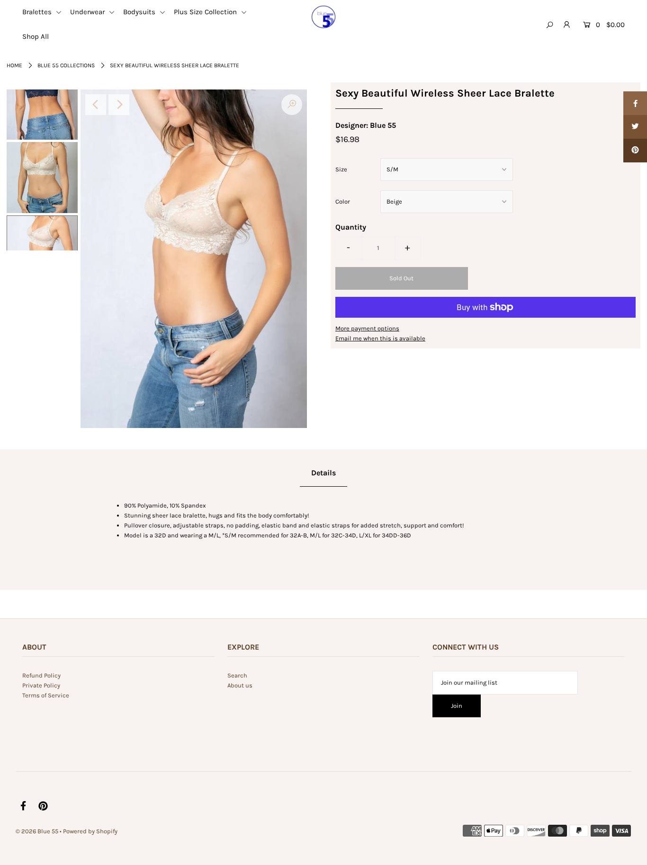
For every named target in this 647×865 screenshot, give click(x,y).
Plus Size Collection (206, 12)
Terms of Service (45, 695)
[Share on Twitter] (635, 127)
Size (341, 169)
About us (239, 685)
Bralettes (38, 12)
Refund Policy (41, 675)
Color (342, 201)
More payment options (367, 328)
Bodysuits (140, 12)
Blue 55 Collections (66, 65)
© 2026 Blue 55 (37, 831)
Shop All (35, 36)
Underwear (88, 12)
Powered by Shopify (90, 831)
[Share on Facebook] (635, 103)
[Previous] (95, 104)
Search (237, 675)
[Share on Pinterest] (635, 150)
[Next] (118, 104)
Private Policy (41, 685)
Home (14, 65)
